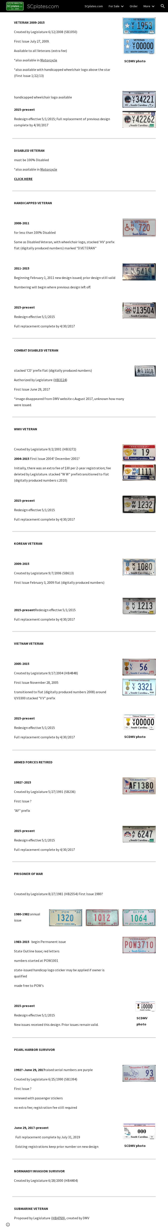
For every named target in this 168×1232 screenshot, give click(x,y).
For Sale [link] (113, 6)
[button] (163, 6)
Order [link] (134, 6)
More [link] (146, 6)
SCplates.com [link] (94, 6)
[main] (65, 49)
